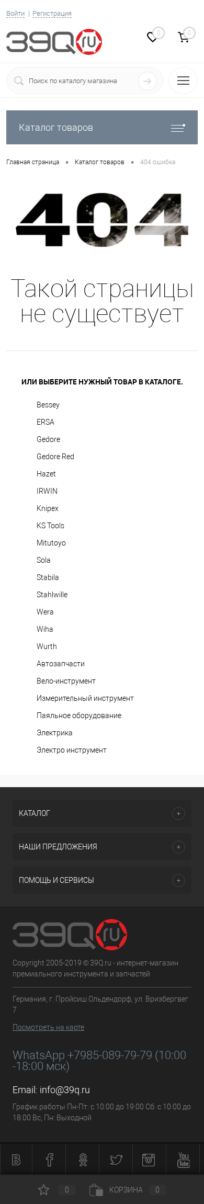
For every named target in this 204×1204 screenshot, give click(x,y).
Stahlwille (52, 594)
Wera (45, 612)
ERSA (45, 422)
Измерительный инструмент (85, 698)
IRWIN (47, 491)
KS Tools (50, 525)
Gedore (48, 439)
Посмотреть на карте (48, 1027)
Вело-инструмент (66, 681)
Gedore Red (55, 456)
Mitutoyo (51, 543)
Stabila (48, 577)
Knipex (48, 508)
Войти (15, 13)
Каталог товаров (56, 127)
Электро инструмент (72, 750)
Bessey (48, 405)
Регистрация (52, 13)
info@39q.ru (65, 1089)
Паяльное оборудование (79, 715)
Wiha (45, 629)
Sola (44, 560)
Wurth (47, 646)
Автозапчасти (61, 664)
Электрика (55, 733)
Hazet (46, 474)
